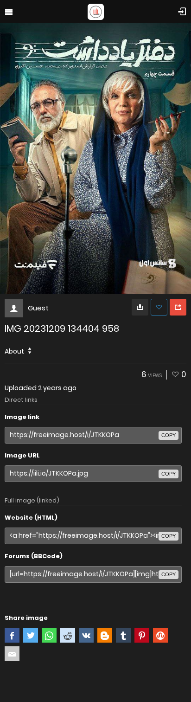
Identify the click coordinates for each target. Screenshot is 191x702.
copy (168, 435)
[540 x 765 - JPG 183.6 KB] (140, 307)
